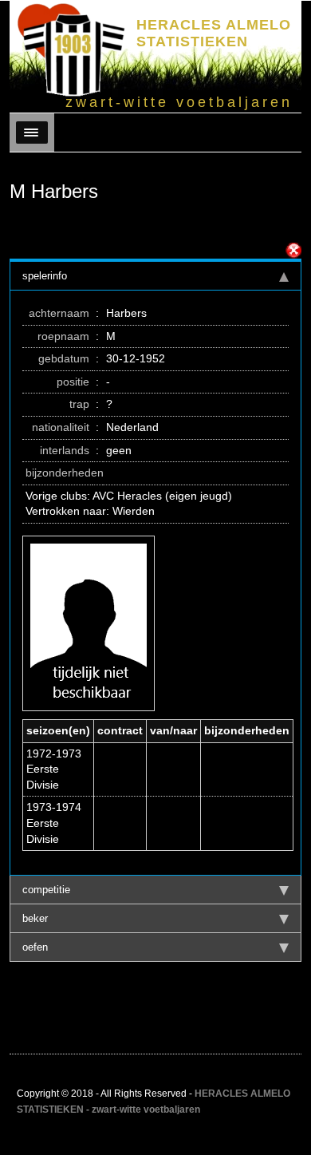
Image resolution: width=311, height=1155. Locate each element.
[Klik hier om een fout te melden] (293, 251)
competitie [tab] (46, 890)
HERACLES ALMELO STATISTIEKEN (213, 33)
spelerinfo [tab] (44, 276)
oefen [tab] (35, 947)
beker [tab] (35, 918)
